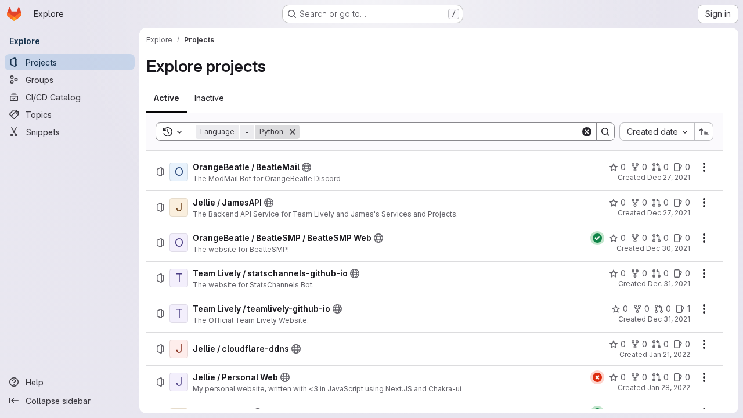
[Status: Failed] (597, 377)
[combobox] (656, 131)
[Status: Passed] (597, 238)
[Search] (605, 131)
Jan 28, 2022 (668, 387)
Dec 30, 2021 (668, 248)
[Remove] (293, 132)
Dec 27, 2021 (668, 177)
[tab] (166, 98)
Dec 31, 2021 (669, 283)
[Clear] (587, 132)
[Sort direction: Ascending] (704, 131)
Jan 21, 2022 (669, 354)
